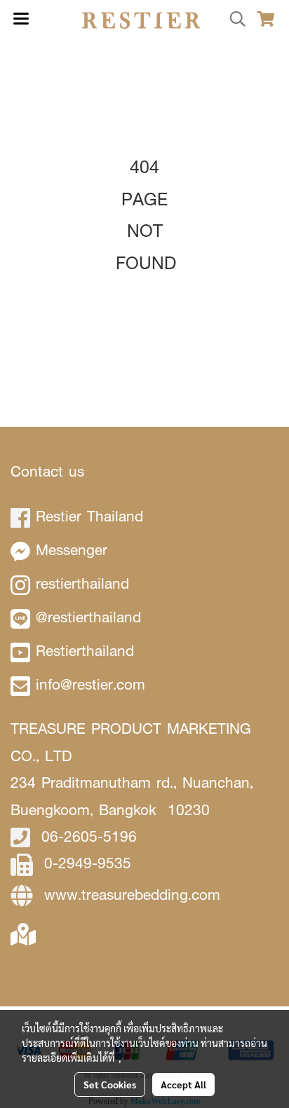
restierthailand (82, 583)
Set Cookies (109, 1084)
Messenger (71, 549)
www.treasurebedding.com (132, 894)
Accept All (183, 1084)
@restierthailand (88, 617)
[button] (233, 19)
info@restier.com (90, 684)
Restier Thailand (89, 516)
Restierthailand (85, 650)
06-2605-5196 (89, 836)
